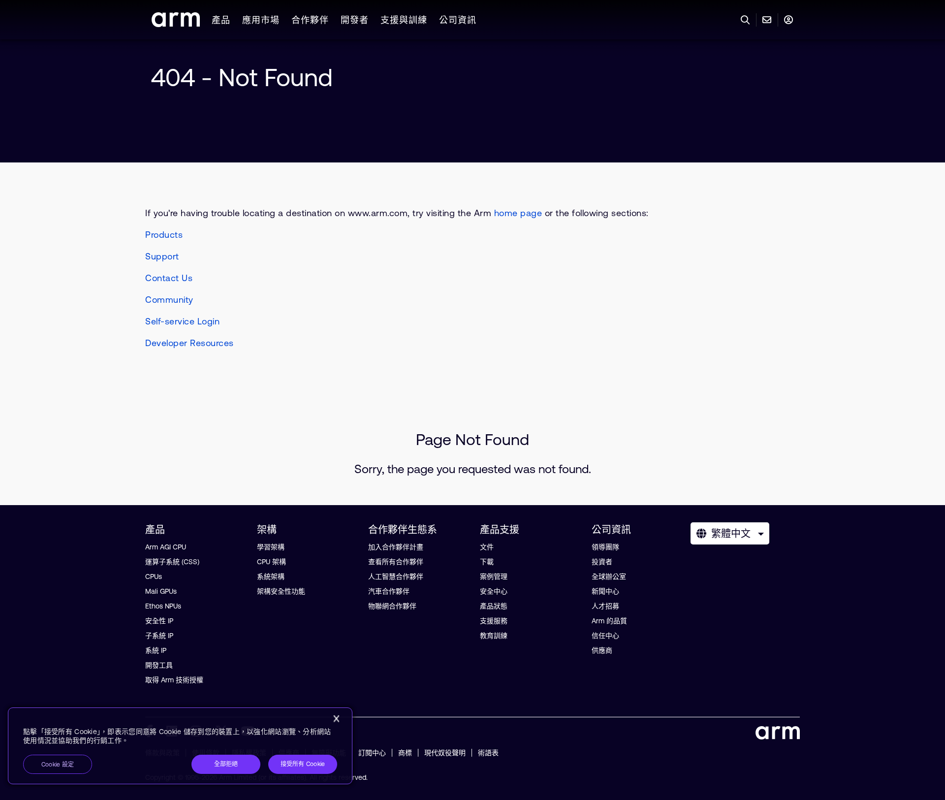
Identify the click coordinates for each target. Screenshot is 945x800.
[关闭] (336, 719)
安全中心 (493, 591)
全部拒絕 (226, 764)
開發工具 (159, 665)
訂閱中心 (372, 753)
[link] (176, 24)
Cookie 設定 (57, 764)
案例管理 (493, 576)
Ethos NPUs (163, 606)
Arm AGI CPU (165, 547)
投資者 (602, 562)
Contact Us (168, 278)
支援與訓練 (403, 20)
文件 (487, 547)
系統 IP (155, 650)
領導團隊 (605, 547)
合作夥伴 (310, 20)
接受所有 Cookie (303, 764)
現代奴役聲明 (445, 753)
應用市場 (261, 20)
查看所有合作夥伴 (395, 562)
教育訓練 (493, 636)
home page (518, 213)
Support (162, 256)
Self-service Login (182, 321)
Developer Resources (189, 343)
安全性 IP (159, 621)
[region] (180, 745)
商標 (405, 753)
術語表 (488, 753)
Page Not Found (472, 439)
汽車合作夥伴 (389, 591)
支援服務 (493, 621)
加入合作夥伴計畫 (395, 547)
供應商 (602, 650)
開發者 (355, 20)
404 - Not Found (242, 77)
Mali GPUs (161, 591)
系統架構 (270, 576)
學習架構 (270, 547)
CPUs (153, 576)
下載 (487, 562)
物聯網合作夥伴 (392, 606)
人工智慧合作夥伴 (395, 576)
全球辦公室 (609, 576)
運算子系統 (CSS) (172, 562)
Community (169, 299)
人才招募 (605, 606)
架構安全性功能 (281, 591)
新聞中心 (605, 591)
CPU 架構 (271, 562)
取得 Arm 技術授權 (174, 680)
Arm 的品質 (609, 621)
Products (164, 234)
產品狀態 (493, 606)
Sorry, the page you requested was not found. (472, 469)
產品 (221, 20)
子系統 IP (159, 636)
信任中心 (605, 636)
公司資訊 (457, 20)
